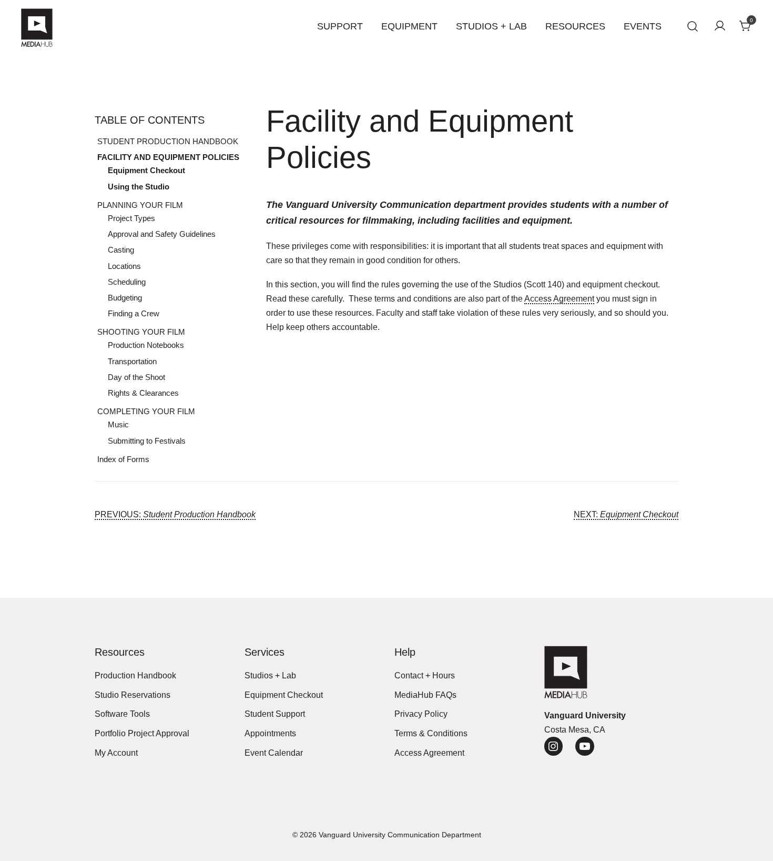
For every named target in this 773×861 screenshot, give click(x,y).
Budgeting (125, 297)
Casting (121, 249)
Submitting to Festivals (147, 440)
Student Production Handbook (167, 141)
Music (118, 424)
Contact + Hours (424, 675)
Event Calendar (274, 752)
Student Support (275, 713)
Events (643, 26)
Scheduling (127, 281)
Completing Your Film (146, 411)
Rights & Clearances (143, 392)
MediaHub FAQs (425, 694)
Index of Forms (123, 459)
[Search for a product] (692, 26)
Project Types (131, 218)
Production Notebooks (146, 345)
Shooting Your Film (141, 331)
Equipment (409, 26)
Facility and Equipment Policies (168, 157)
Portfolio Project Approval (142, 733)
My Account (116, 752)
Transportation (132, 361)
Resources (575, 26)
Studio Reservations (132, 694)
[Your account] (720, 26)
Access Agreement (559, 298)
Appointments (270, 733)
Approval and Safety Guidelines (162, 233)
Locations (124, 266)
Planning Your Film (140, 205)
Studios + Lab (491, 26)
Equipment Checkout (146, 170)
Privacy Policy (420, 713)
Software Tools (122, 713)
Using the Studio (138, 186)
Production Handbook (135, 675)
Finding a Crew (133, 313)
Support (340, 26)
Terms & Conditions (430, 733)
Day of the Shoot (136, 377)
